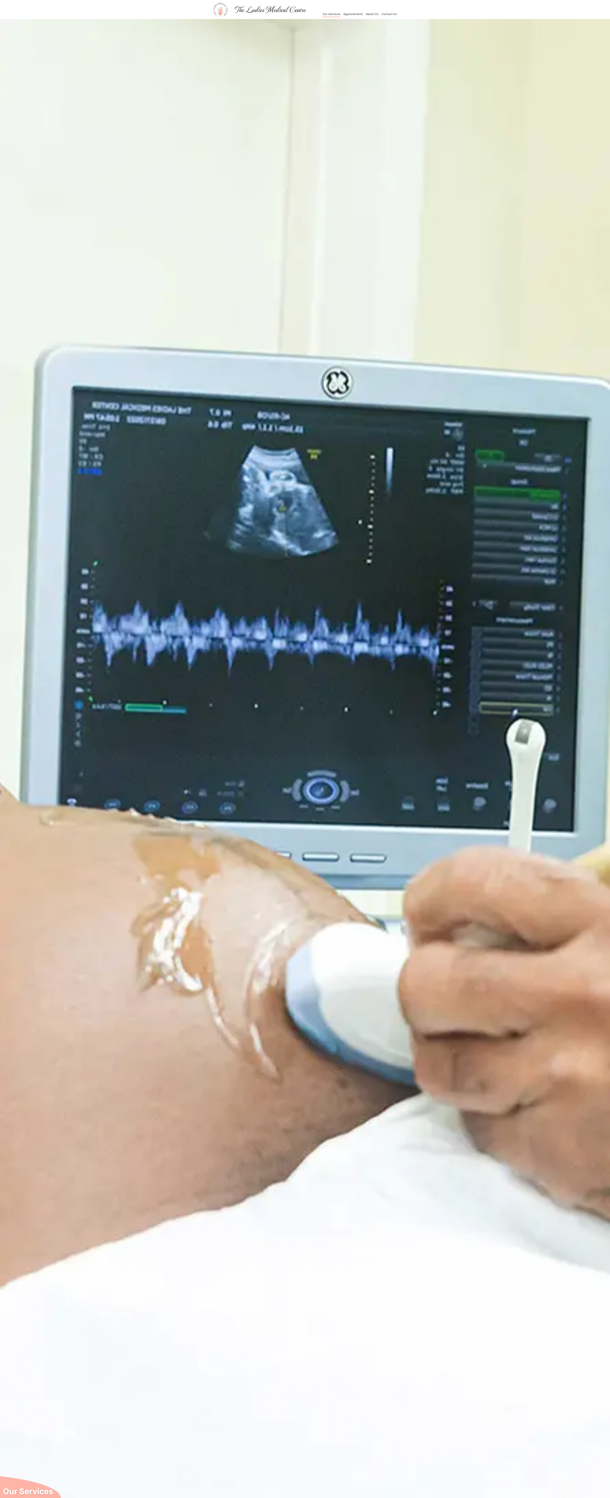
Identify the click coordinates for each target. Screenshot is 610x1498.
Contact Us (389, 14)
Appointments (353, 14)
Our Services (331, 14)
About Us (372, 14)
